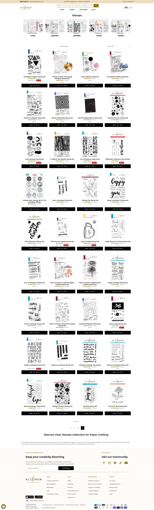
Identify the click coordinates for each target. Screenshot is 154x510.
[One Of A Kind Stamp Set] (118, 392)
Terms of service (59, 505)
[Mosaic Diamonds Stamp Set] (62, 103)
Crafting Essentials (52, 481)
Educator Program (94, 487)
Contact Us (71, 497)
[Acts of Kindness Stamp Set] (34, 268)
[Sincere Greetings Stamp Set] (118, 350)
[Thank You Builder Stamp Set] (34, 103)
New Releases (51, 484)
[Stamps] (33, 38)
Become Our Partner (95, 484)
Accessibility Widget (48, 507)
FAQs (69, 481)
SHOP (62, 9)
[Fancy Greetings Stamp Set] (34, 309)
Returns (70, 487)
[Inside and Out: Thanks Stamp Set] (118, 227)
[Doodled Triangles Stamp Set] (34, 62)
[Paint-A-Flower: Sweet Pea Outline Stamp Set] (62, 309)
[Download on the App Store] (30, 497)
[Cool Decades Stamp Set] (34, 145)
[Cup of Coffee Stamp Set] (90, 227)
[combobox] (75, 5)
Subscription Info (73, 491)
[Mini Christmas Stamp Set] (34, 227)
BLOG (93, 9)
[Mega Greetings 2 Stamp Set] (118, 186)
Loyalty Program (93, 491)
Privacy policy (48, 505)
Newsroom (112, 491)
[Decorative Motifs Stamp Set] (118, 62)
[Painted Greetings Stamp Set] (90, 350)
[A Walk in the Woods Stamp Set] (62, 145)
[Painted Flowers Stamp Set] (118, 103)
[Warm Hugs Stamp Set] (118, 309)
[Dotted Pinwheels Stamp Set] (90, 309)
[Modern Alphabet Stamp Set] (34, 350)
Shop (49, 477)
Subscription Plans (53, 494)
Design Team (113, 487)
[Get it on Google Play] (39, 497)
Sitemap (83, 505)
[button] (3, 506)
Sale (48, 491)
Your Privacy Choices (72, 505)
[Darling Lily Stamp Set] (90, 186)
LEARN (72, 9)
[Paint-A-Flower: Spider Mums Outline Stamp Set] (90, 268)
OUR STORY (84, 9)
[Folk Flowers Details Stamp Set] (62, 227)
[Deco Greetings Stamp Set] (62, 186)
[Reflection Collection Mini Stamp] (118, 145)
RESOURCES (92, 477)
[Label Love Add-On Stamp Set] (62, 350)
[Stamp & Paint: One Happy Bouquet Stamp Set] (62, 62)
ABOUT (111, 477)
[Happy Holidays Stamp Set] (118, 268)
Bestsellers (50, 487)
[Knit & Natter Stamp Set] (90, 62)
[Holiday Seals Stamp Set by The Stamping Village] (34, 186)
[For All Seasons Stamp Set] (90, 145)
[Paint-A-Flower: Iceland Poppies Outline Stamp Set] (62, 268)
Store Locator (72, 494)
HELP (69, 477)
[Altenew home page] (25, 7)
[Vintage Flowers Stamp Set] (62, 392)
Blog (110, 494)
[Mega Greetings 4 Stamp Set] (34, 392)
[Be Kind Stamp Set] (90, 392)
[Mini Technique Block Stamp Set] (90, 103)
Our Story (112, 481)
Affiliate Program (93, 481)
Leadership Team (114, 484)
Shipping (70, 484)
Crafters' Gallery (93, 494)
